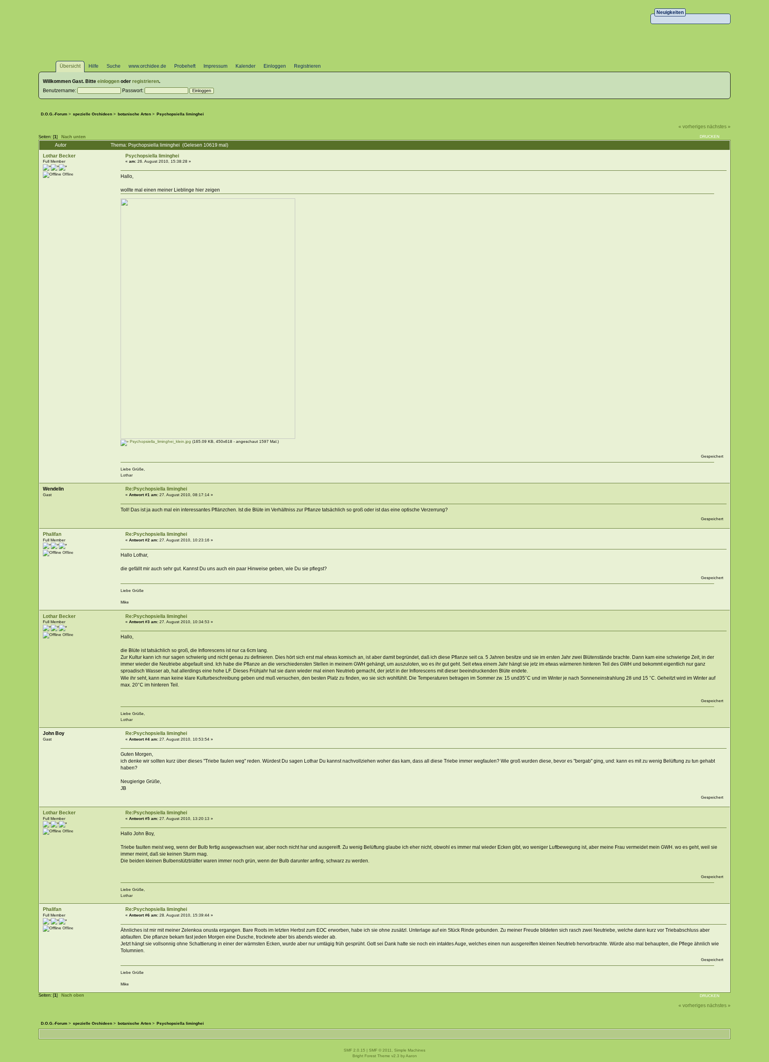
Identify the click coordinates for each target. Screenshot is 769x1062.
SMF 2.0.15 (354, 1050)
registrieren (145, 81)
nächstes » (719, 126)
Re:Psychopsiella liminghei (156, 489)
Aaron (411, 1056)
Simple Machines (409, 1050)
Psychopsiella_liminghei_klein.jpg (160, 441)
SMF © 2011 (380, 1050)
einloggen (108, 81)
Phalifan (52, 534)
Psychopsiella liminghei (152, 156)
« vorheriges (692, 126)
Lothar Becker (59, 156)
